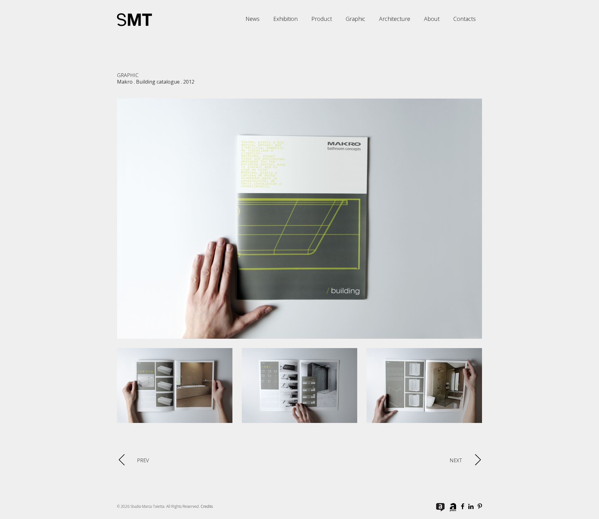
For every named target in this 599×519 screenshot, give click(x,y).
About (432, 18)
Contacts (464, 18)
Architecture (394, 18)
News (253, 18)
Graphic (355, 18)
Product (321, 18)
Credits (207, 506)
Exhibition (285, 18)
